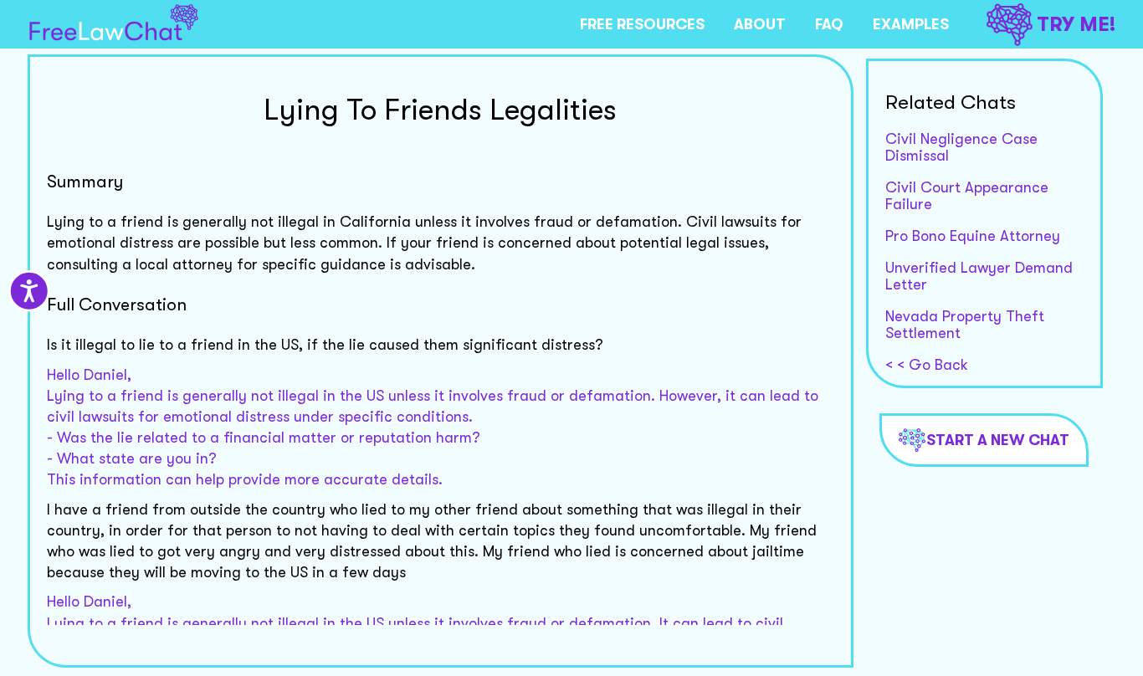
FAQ (829, 24)
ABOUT (760, 24)
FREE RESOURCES (642, 24)
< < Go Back (926, 364)
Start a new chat (997, 440)
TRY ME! (1076, 24)
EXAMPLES (911, 24)
